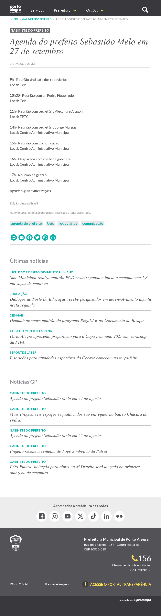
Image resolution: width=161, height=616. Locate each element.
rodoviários (68, 223)
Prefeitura (62, 10)
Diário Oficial (19, 584)
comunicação (92, 223)
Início (14, 19)
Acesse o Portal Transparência (120, 584)
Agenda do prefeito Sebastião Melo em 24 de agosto (55, 398)
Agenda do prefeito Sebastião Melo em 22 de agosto (55, 435)
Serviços (37, 10)
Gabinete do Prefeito (37, 19)
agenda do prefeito (26, 223)
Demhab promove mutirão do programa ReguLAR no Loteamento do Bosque (77, 320)
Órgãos (92, 10)
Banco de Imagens (57, 584)
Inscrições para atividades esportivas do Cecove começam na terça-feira (73, 357)
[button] (145, 9)
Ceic (50, 223)
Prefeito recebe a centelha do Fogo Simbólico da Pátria (59, 451)
